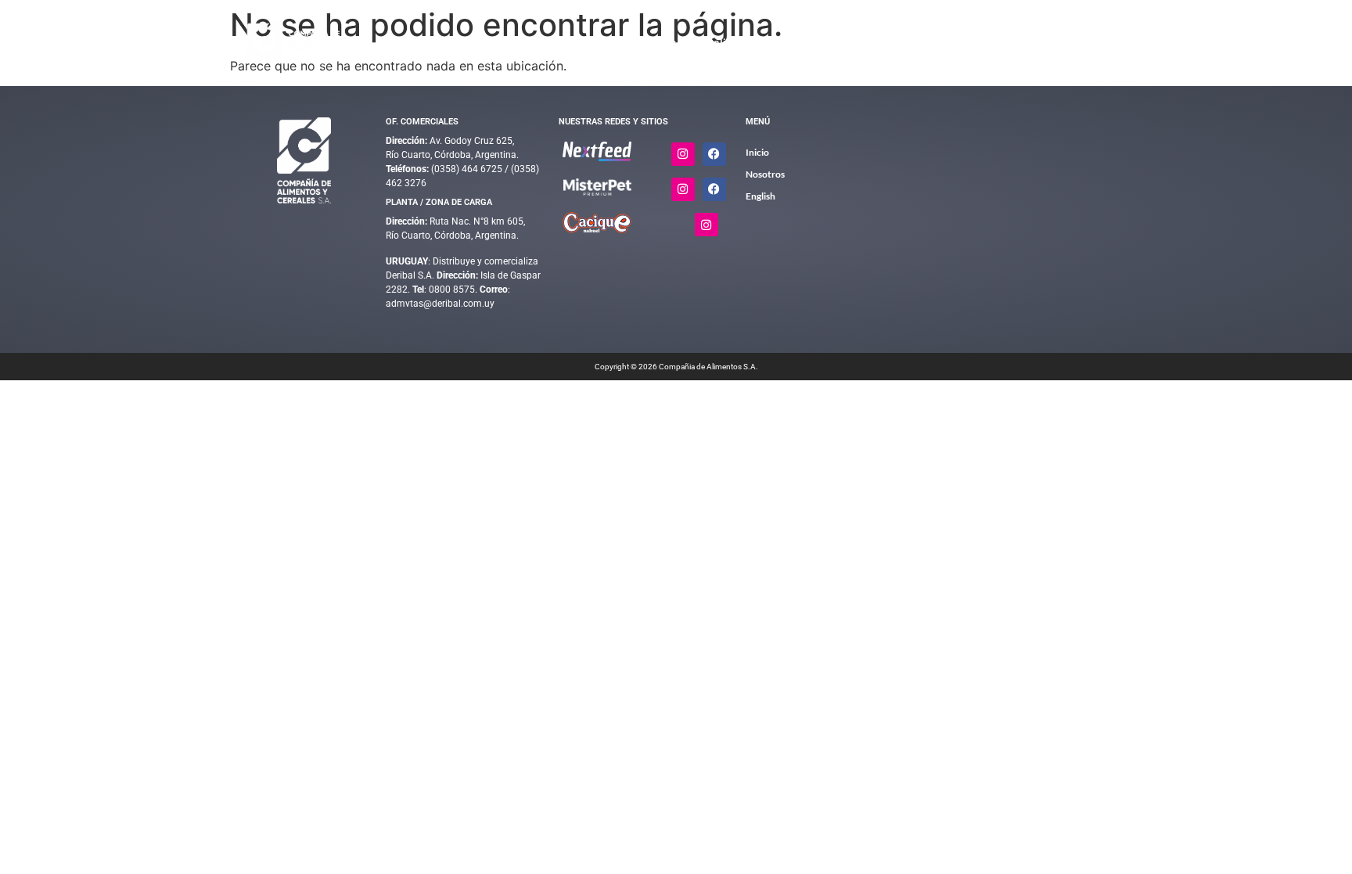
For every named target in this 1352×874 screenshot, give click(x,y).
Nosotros (1007, 43)
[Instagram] (683, 154)
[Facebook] (714, 154)
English (1080, 43)
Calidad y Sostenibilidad (767, 43)
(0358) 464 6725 (468, 169)
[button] (658, 43)
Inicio (595, 43)
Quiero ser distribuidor (913, 43)
